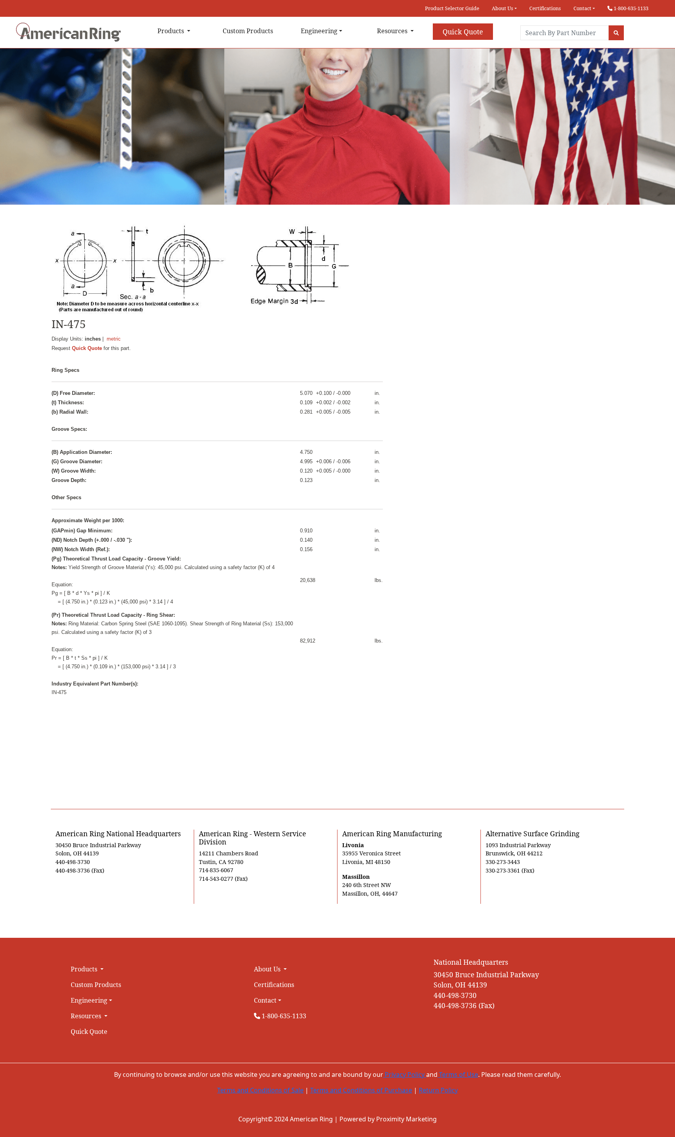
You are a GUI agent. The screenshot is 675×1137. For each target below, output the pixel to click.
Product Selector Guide (452, 8)
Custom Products (248, 31)
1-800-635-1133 (630, 8)
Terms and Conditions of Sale (260, 1090)
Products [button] (171, 31)
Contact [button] (582, 8)
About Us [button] (502, 8)
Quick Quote (463, 31)
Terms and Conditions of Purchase (361, 1090)
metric (114, 339)
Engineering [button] (319, 31)
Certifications (545, 8)
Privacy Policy (404, 1074)
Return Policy (438, 1090)
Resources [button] (393, 31)
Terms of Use (458, 1074)
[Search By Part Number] (616, 32)
